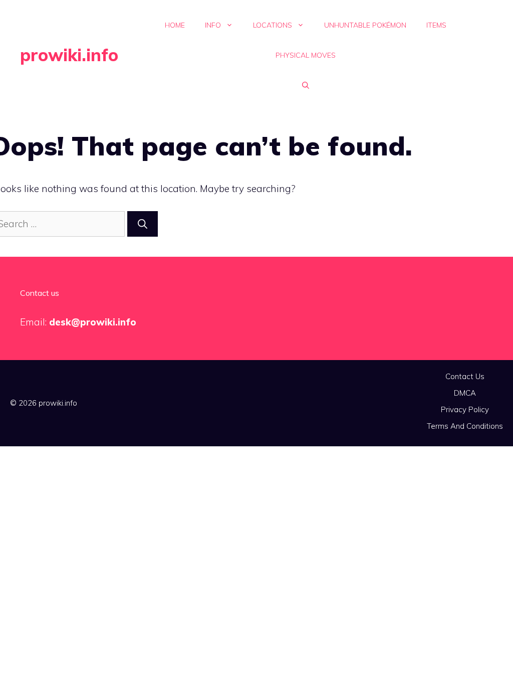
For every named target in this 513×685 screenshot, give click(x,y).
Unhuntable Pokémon (365, 25)
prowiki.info (69, 55)
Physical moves (306, 55)
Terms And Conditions (465, 426)
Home (175, 25)
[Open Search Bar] (305, 85)
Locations (272, 25)
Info (213, 25)
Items (436, 25)
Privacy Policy (465, 409)
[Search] (142, 224)
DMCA (465, 393)
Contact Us (464, 376)
